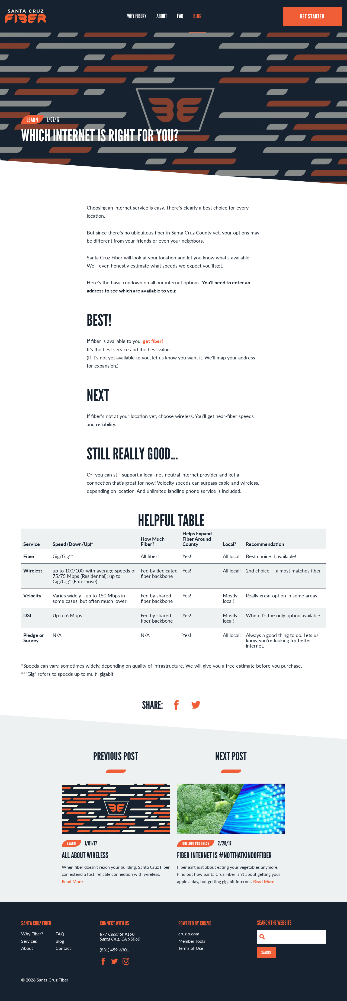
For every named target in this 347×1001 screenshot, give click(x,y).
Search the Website (274, 923)
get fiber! (153, 340)
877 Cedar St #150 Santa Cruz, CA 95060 (120, 936)
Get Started (312, 16)
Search (266, 952)
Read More (263, 881)
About (161, 16)
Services (29, 941)
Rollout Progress (195, 843)
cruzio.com (188, 934)
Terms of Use (190, 948)
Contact (63, 948)
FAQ (180, 16)
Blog (197, 16)
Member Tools (191, 941)
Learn (32, 119)
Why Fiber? (136, 16)
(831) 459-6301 (114, 950)
